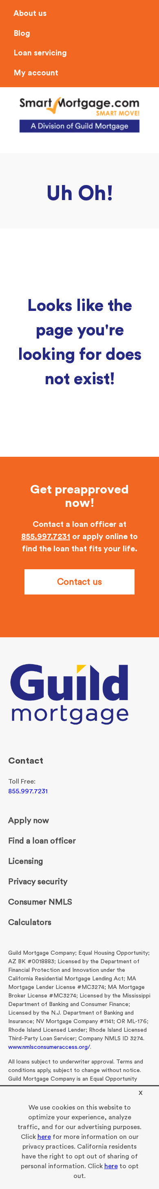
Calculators (29, 922)
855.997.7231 (45, 537)
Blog (21, 33)
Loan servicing (40, 53)
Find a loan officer (42, 841)
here (44, 1137)
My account (35, 73)
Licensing (25, 861)
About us (29, 14)
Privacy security (37, 882)
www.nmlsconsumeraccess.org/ (49, 1047)
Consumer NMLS (40, 902)
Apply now (28, 821)
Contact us (79, 581)
